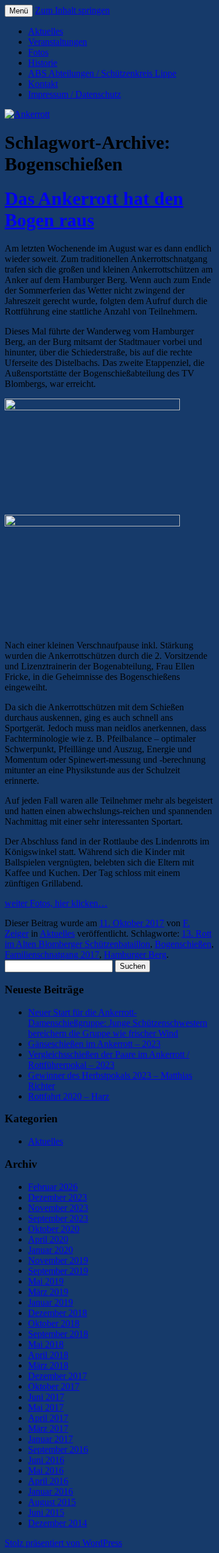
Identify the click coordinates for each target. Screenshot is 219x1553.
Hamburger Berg (135, 954)
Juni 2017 (46, 1397)
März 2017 (48, 1428)
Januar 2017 (50, 1439)
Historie (42, 63)
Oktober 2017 (53, 1386)
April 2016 (48, 1481)
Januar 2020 (50, 1250)
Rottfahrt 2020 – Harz (68, 1096)
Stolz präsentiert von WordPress (63, 1543)
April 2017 (48, 1418)
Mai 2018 (46, 1344)
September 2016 (58, 1449)
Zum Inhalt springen (72, 10)
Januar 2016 (50, 1491)
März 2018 (48, 1365)
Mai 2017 (46, 1407)
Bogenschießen (183, 944)
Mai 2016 (46, 1470)
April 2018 (48, 1355)
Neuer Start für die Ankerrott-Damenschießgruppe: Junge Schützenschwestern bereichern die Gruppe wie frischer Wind (117, 1022)
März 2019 (48, 1292)
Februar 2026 (53, 1187)
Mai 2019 (46, 1281)
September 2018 (58, 1334)
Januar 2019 (50, 1302)
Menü (18, 10)
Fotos (38, 52)
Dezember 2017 (57, 1376)
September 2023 (58, 1218)
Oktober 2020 (53, 1229)
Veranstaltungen (57, 42)
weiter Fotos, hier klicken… (56, 903)
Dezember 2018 (57, 1313)
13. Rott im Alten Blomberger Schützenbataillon (108, 939)
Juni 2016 (46, 1460)
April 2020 (48, 1239)
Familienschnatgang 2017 (52, 954)
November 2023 (58, 1208)
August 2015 (52, 1502)
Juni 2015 (46, 1512)
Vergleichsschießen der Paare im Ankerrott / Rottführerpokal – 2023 (108, 1059)
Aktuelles (45, 31)
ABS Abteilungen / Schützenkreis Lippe (102, 73)
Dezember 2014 (57, 1523)
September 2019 (58, 1271)
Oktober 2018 (53, 1323)
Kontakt (43, 84)
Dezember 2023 (57, 1197)
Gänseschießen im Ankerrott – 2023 (94, 1044)
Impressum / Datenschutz (74, 94)
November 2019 (58, 1260)
